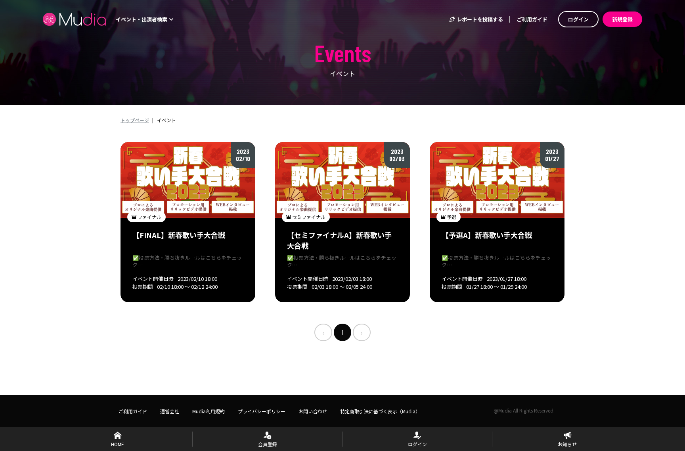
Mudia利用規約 (208, 411)
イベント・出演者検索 (142, 19)
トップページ (135, 120)
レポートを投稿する (479, 19)
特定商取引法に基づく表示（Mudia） (380, 411)
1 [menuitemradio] (342, 332)
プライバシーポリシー (261, 411)
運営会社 (169, 411)
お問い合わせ (312, 411)
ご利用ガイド (532, 19)
